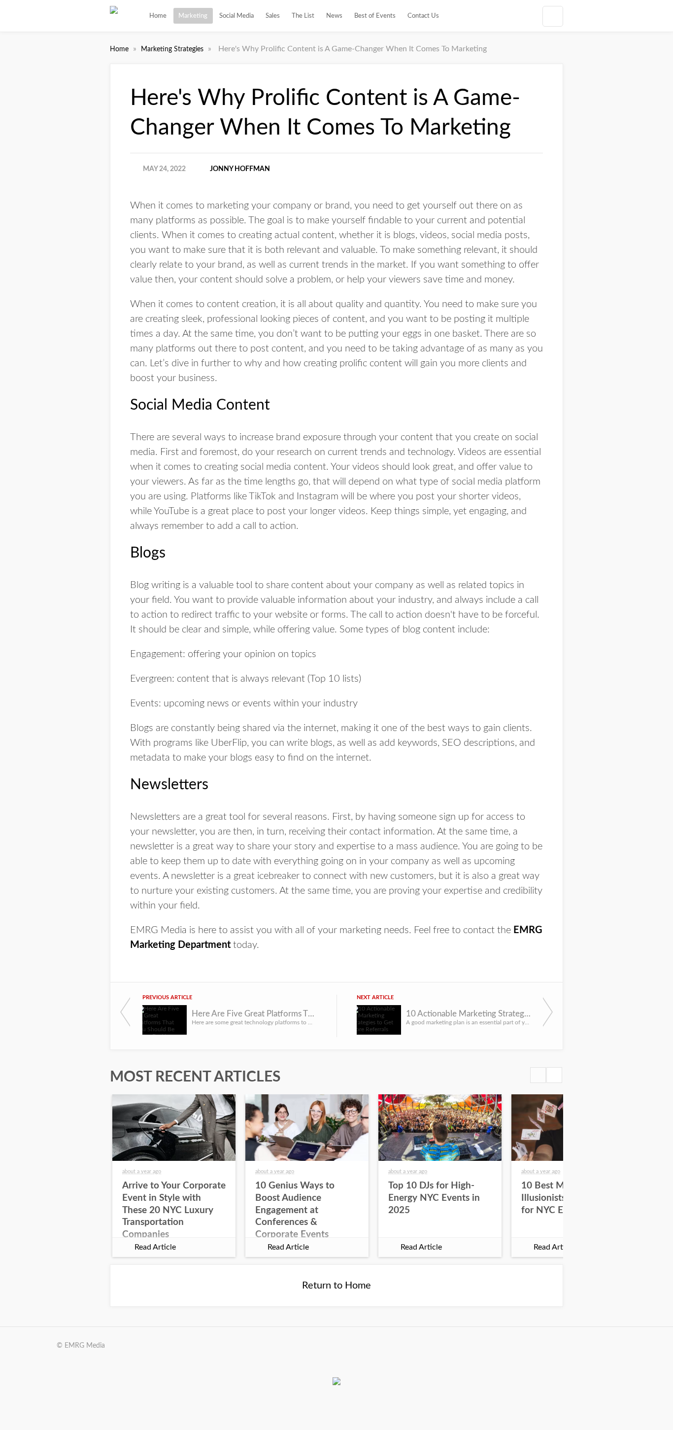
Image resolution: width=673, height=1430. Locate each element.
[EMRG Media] (114, 16)
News (334, 16)
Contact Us (423, 16)
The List (303, 16)
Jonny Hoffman (240, 169)
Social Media (236, 16)
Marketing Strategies (173, 49)
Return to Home (336, 1285)
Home (158, 16)
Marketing (192, 16)
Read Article (155, 1247)
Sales (273, 16)
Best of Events (375, 16)
